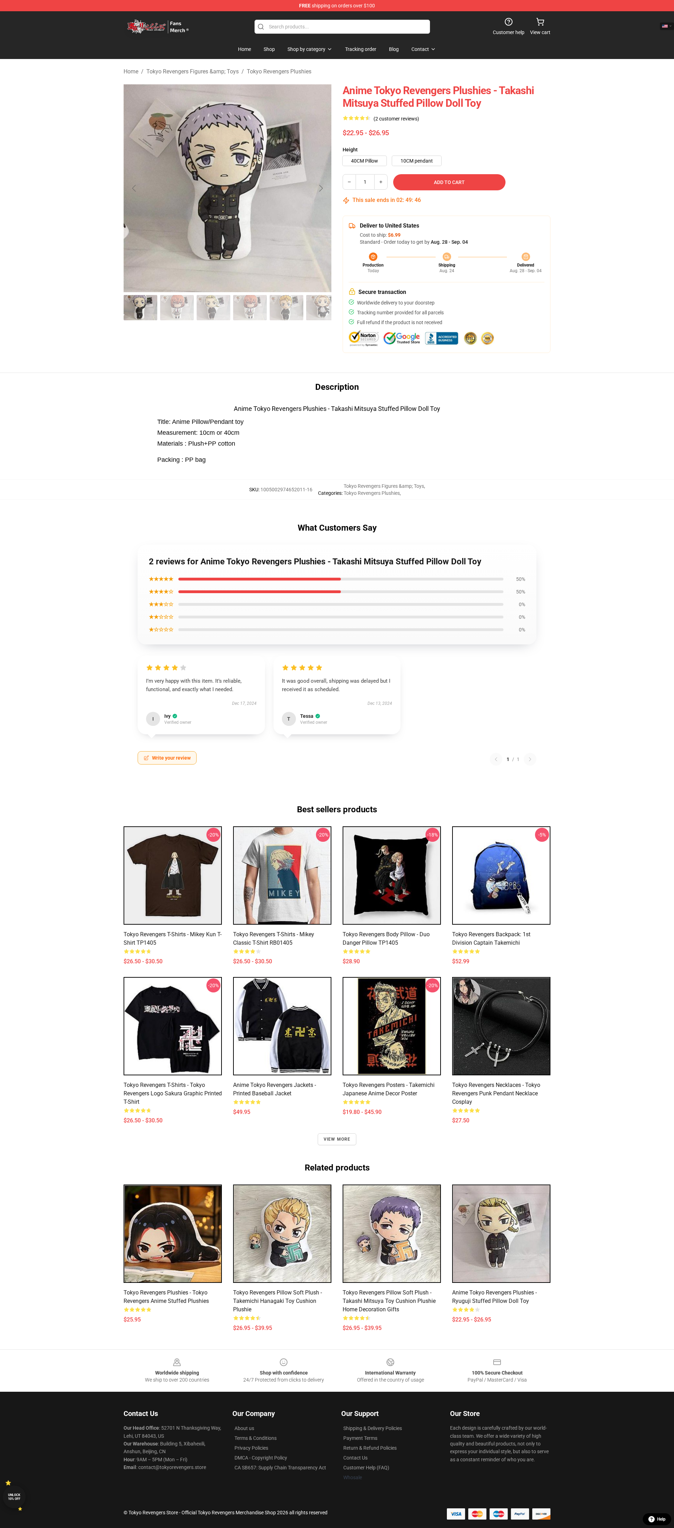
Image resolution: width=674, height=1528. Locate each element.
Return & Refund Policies (370, 1448)
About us (244, 1428)
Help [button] (661, 1519)
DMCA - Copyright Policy (260, 1458)
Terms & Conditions (255, 1438)
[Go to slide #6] (323, 307)
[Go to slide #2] (177, 307)
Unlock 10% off (14, 1497)
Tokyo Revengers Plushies (279, 71)
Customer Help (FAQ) (366, 1467)
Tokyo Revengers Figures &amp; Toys (192, 71)
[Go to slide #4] (250, 307)
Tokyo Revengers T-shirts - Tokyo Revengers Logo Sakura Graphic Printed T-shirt (173, 1093)
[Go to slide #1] (140, 307)
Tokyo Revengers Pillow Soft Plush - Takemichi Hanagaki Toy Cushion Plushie (277, 1301)
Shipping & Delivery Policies (372, 1428)
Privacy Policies (251, 1448)
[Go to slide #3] (213, 307)
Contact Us (355, 1458)
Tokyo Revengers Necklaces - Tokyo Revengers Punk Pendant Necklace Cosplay (496, 1093)
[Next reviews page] (530, 759)
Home (131, 71)
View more (337, 1139)
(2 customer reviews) (396, 119)
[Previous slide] (134, 188)
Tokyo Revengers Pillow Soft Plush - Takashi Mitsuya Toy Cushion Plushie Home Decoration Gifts (389, 1301)
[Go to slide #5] (286, 307)
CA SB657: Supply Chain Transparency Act (280, 1467)
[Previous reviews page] (496, 759)
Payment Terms (360, 1438)
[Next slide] (320, 188)
